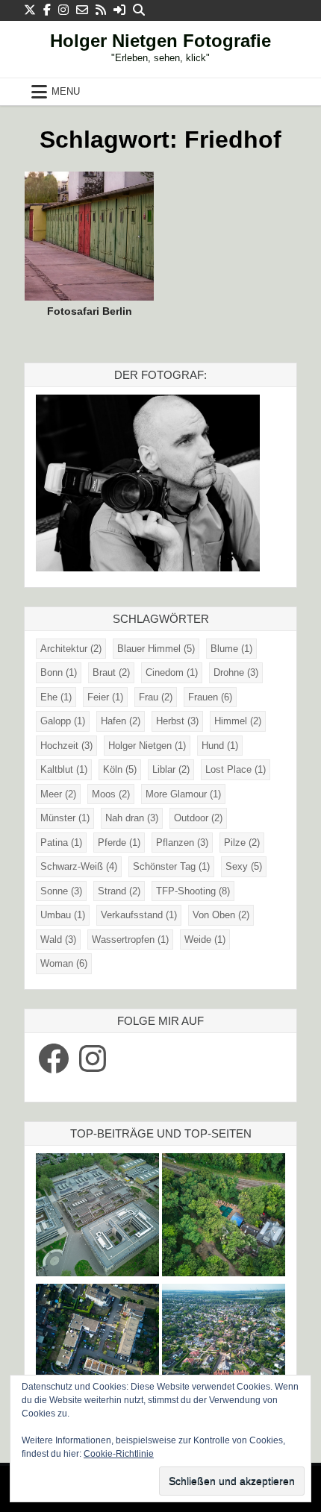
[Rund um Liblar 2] (223, 1217)
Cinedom (172, 672)
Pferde (119, 842)
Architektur (71, 648)
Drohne (236, 672)
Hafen (120, 721)
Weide (204, 939)
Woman (63, 963)
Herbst (177, 721)
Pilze (242, 842)
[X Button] (30, 10)
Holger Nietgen (147, 745)
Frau (155, 697)
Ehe (56, 697)
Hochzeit (66, 745)
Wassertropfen (130, 939)
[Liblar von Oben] (223, 1347)
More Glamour (183, 794)
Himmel (237, 721)
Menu (66, 91)
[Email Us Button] (82, 10)
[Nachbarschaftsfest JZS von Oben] (97, 1347)
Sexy (243, 866)
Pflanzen (182, 842)
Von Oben (221, 914)
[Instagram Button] (63, 10)
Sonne (61, 891)
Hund (220, 745)
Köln (120, 769)
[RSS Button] (101, 10)
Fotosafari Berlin (89, 311)
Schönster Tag (171, 866)
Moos (111, 794)
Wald (58, 939)
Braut (111, 672)
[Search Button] (139, 10)
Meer (58, 794)
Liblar (171, 769)
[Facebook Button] (47, 10)
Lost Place (235, 769)
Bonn (58, 672)
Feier (105, 697)
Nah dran (131, 818)
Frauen (210, 697)
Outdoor (198, 818)
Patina (61, 842)
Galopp (62, 721)
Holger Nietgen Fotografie (160, 41)
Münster (65, 818)
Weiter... (94, 235)
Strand (119, 891)
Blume (231, 648)
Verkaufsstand (139, 914)
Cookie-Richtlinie (119, 1454)
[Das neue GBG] (97, 1217)
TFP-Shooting (193, 891)
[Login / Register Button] (119, 10)
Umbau (62, 914)
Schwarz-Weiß (78, 866)
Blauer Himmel (156, 648)
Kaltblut (63, 769)
